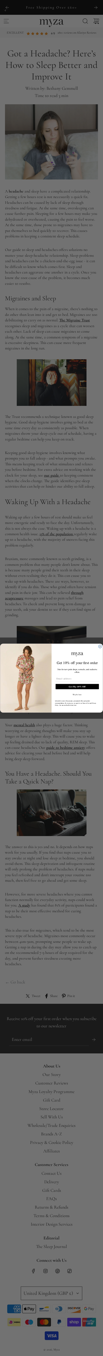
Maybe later (77, 694)
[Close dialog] (100, 646)
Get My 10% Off (77, 686)
